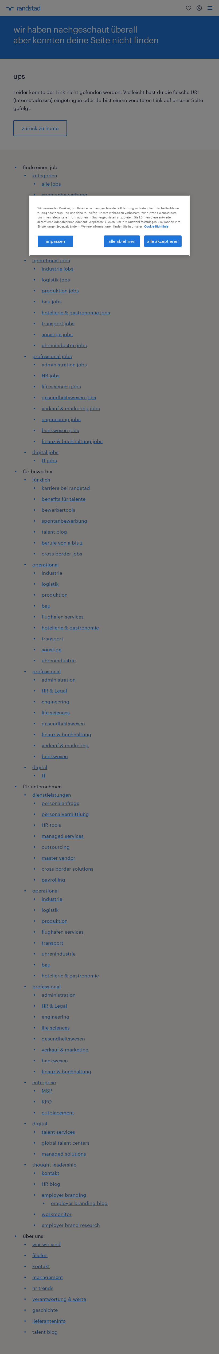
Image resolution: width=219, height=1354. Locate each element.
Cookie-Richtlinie (156, 226)
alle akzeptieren (163, 241)
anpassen (55, 241)
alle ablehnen (121, 241)
